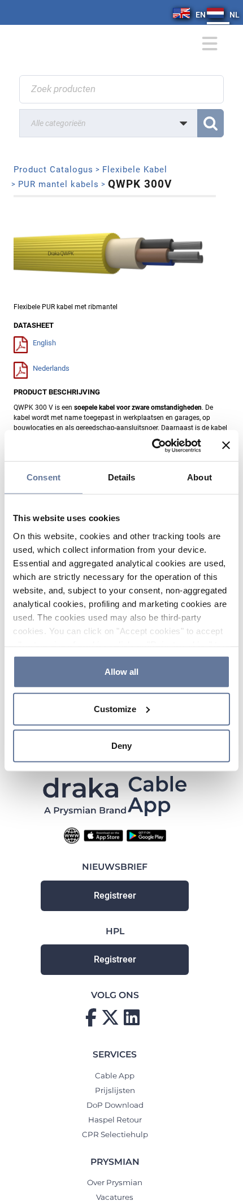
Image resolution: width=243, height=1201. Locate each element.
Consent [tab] (43, 477)
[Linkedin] (132, 1017)
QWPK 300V (140, 183)
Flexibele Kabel (134, 169)
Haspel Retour (115, 1119)
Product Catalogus (53, 169)
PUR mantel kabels (58, 184)
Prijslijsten (115, 1090)
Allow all (121, 672)
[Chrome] (71, 835)
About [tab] (199, 477)
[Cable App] (157, 795)
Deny (121, 746)
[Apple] (103, 835)
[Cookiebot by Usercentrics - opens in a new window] (153, 445)
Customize (115, 708)
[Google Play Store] (146, 835)
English (44, 343)
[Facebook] (91, 1017)
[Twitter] (110, 1017)
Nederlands (51, 368)
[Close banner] (226, 445)
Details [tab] (122, 477)
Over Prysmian (114, 1182)
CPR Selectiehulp (115, 1134)
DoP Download (115, 1104)
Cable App (114, 1075)
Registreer (115, 896)
